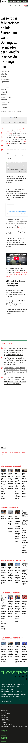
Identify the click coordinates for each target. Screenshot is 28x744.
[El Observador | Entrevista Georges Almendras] (3, 513)
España (21, 699)
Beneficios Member (17, 682)
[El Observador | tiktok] (16, 676)
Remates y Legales (20, 694)
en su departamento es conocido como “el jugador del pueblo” (16, 274)
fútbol (17, 137)
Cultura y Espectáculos (8, 691)
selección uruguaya (11, 455)
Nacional (9, 684)
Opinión (3, 694)
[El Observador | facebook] (20, 673)
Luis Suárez (4, 452)
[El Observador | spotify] (23, 676)
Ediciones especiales (7, 696)
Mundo (13, 689)
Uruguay (4, 1)
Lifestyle (20, 691)
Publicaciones (19, 696)
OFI (19, 228)
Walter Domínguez (15, 452)
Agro (17, 687)
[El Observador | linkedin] (19, 676)
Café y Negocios (18, 684)
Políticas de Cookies (4, 731)
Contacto (3, 741)
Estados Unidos (6, 701)
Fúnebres (10, 694)
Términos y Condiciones (4, 738)
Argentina (13, 699)
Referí (3, 684)
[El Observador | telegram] (26, 676)
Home (2, 682)
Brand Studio (5, 689)
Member (7, 682)
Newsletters (5, 699)
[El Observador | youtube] (26, 673)
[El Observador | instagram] (23, 673)
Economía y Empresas (8, 687)
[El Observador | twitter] (17, 673)
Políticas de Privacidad (4, 734)
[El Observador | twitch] (26, 679)
